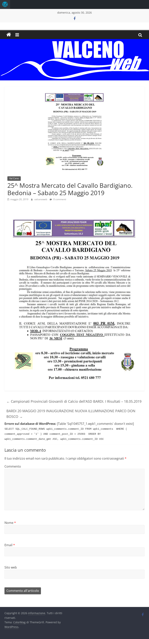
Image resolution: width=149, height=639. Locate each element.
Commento (12, 466)
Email (9, 545)
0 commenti (59, 199)
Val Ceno (14, 178)
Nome (10, 523)
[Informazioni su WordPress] (5, 4)
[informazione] (8, 35)
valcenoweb (41, 199)
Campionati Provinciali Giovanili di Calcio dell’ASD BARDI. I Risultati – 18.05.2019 (73, 401)
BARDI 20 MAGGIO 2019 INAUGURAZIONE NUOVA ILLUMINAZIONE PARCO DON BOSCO (70, 414)
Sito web (10, 567)
